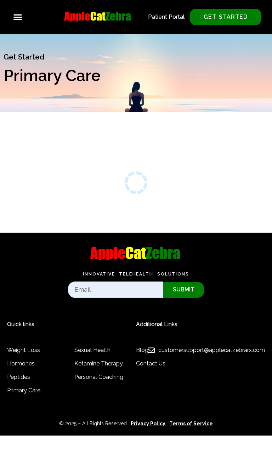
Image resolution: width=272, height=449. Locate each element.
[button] (17, 17)
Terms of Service (191, 423)
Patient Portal (166, 16)
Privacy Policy (148, 423)
